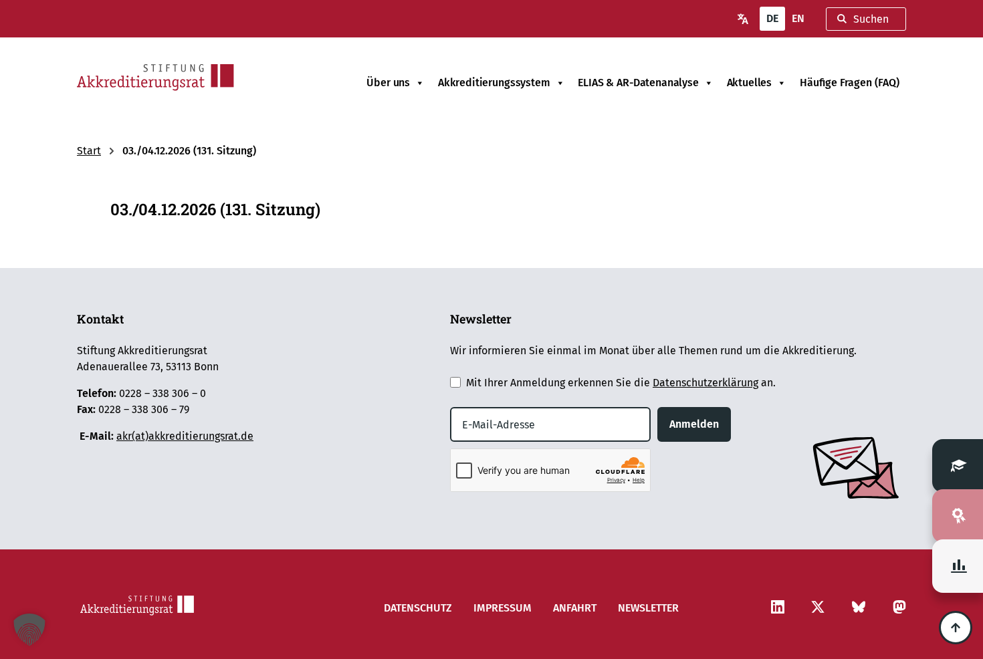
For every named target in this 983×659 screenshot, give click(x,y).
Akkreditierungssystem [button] (494, 82)
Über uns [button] (388, 82)
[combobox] (866, 19)
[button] (29, 629)
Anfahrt (574, 608)
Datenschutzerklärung (705, 382)
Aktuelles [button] (749, 82)
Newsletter (648, 608)
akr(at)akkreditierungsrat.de (184, 436)
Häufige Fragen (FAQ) (849, 82)
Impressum (502, 608)
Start (89, 150)
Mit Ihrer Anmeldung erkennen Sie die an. (621, 382)
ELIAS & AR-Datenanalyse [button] (638, 82)
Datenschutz (418, 608)
